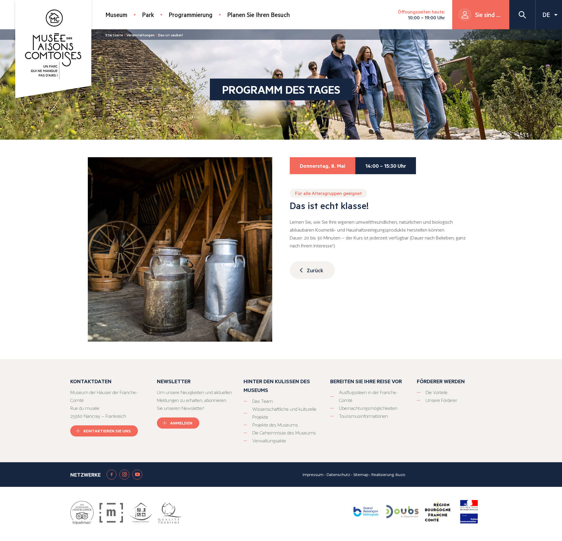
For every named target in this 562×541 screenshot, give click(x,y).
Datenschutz (338, 474)
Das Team (262, 401)
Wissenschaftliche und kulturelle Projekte (284, 413)
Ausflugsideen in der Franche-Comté (368, 396)
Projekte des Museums (275, 425)
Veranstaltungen (140, 34)
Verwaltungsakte (269, 441)
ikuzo (400, 474)
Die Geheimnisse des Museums (284, 433)
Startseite (114, 34)
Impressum (313, 474)
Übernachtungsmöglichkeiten (368, 408)
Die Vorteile (437, 392)
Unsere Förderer (441, 400)
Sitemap (360, 474)
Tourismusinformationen (363, 416)
